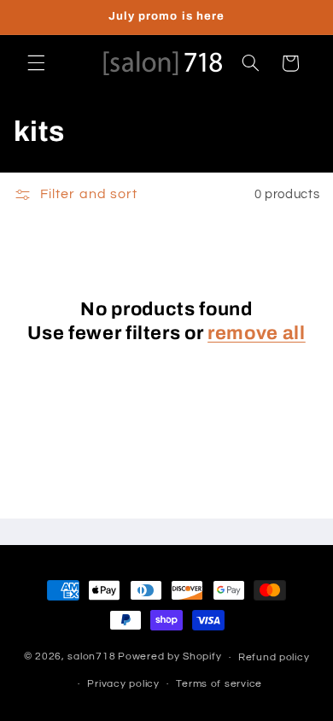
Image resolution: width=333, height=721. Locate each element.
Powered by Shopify (169, 657)
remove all (256, 333)
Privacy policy (123, 684)
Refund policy (274, 657)
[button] (36, 63)
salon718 (91, 657)
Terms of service (219, 684)
